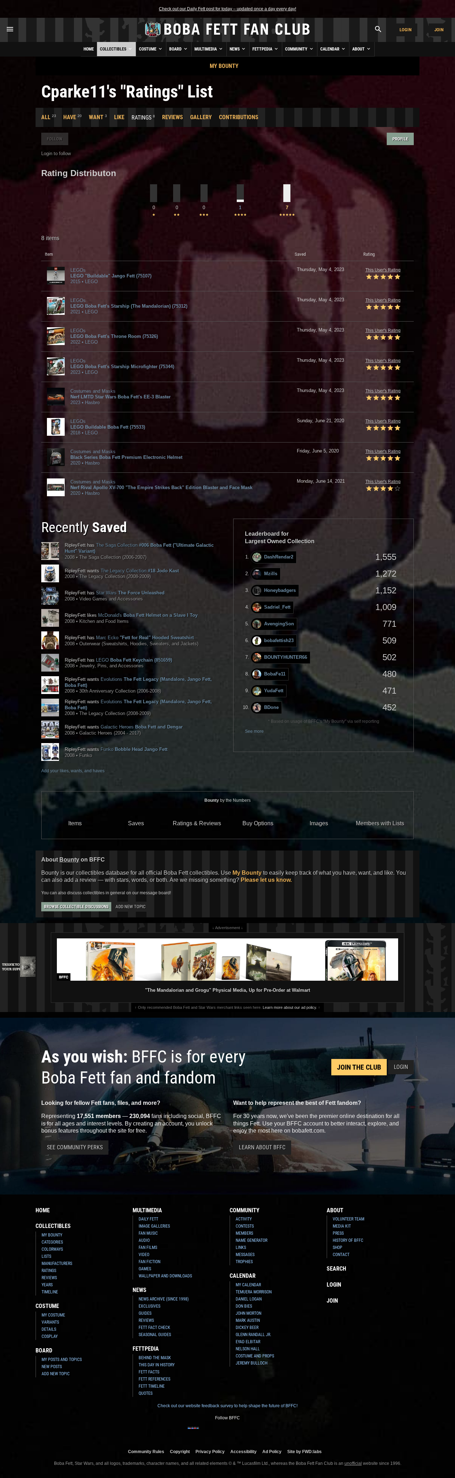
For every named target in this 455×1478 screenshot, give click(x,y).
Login (406, 29)
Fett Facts (149, 1372)
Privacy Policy (210, 1451)
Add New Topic (130, 906)
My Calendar (248, 1284)
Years (47, 1284)
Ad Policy (272, 1451)
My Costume (53, 1315)
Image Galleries (154, 1226)
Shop (337, 1247)
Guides (145, 1313)
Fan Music (148, 1233)
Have (69, 117)
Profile (400, 139)
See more (254, 731)
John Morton (248, 1313)
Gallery (201, 117)
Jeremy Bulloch (251, 1363)
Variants (50, 1322)
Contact (341, 1254)
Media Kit (342, 1226)
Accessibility (243, 1451)
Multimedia (206, 49)
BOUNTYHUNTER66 (285, 657)
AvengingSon (279, 623)
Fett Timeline (152, 1386)
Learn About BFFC (262, 1147)
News (235, 49)
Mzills (270, 573)
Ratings (49, 1270)
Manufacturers (57, 1263)
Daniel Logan (249, 1299)
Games (145, 1268)
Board (176, 49)
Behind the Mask (155, 1357)
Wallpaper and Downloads (165, 1275)
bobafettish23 (279, 640)
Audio (144, 1240)
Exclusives (149, 1306)
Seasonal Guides (155, 1334)
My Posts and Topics (62, 1359)
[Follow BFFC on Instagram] (204, 1432)
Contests (245, 1226)
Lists (46, 1256)
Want (96, 117)
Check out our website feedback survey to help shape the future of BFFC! (227, 1405)
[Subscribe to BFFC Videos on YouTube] (239, 1432)
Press (338, 1233)
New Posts (52, 1366)
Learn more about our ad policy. (290, 1007)
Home (89, 49)
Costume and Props (255, 1355)
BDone (271, 707)
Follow (55, 139)
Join (439, 29)
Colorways (52, 1249)
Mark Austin (248, 1320)
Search (336, 1268)
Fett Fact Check (154, 1327)
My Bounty (224, 66)
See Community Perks (75, 1147)
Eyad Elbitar (248, 1341)
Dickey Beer (247, 1327)
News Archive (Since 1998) (164, 1299)
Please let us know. (266, 880)
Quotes (145, 1393)
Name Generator (251, 1240)
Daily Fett (148, 1219)
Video (144, 1254)
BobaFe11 (274, 674)
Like (119, 117)
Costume (148, 49)
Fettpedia (262, 49)
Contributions (238, 117)
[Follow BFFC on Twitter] (216, 1432)
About (359, 49)
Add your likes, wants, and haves (73, 770)
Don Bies (244, 1306)
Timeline (50, 1291)
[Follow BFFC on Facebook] (193, 1432)
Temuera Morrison (254, 1291)
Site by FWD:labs (304, 1451)
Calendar (330, 49)
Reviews (172, 117)
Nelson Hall (248, 1348)
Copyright (180, 1451)
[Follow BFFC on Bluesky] (261, 1432)
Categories (52, 1242)
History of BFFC (348, 1240)
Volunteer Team (348, 1219)
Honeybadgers (280, 590)
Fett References (154, 1379)
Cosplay (50, 1336)
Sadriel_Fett (277, 607)
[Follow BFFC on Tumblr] (227, 1432)
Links (241, 1247)
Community (297, 49)
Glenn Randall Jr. (253, 1334)
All (45, 117)
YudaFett (273, 690)
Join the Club (359, 1067)
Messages (245, 1254)
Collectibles (113, 49)
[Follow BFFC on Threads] (250, 1432)
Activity (244, 1219)
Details (49, 1329)
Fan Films (148, 1247)
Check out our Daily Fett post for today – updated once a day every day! (227, 8)
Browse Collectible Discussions (76, 906)
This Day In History (157, 1364)
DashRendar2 (278, 557)
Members (244, 1233)
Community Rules (146, 1451)
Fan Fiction (149, 1261)
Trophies (244, 1261)
